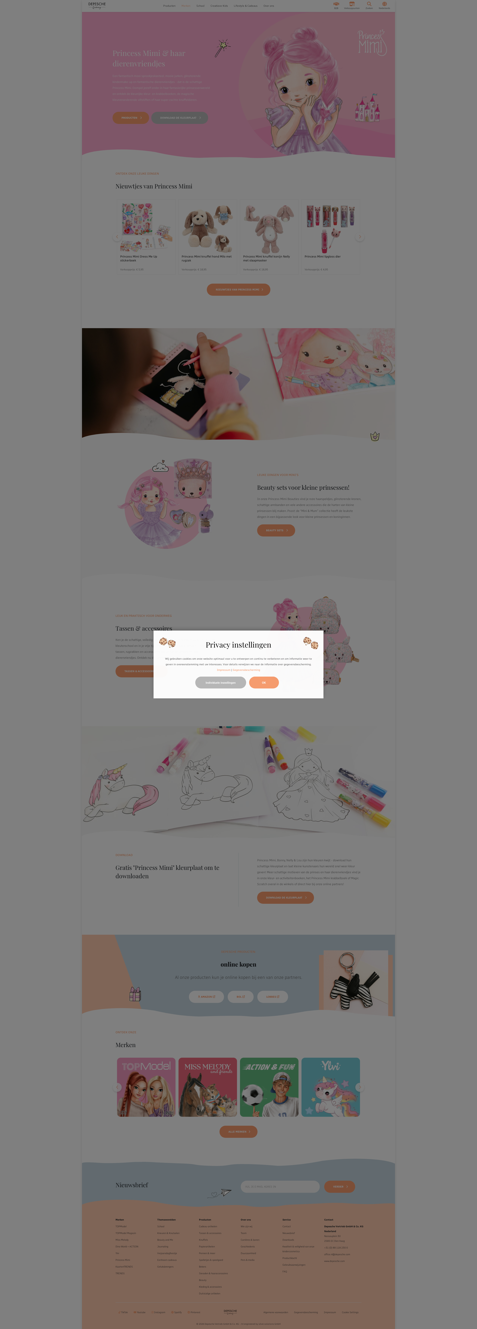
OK (264, 682)
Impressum (223, 669)
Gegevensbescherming (246, 669)
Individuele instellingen (221, 682)
